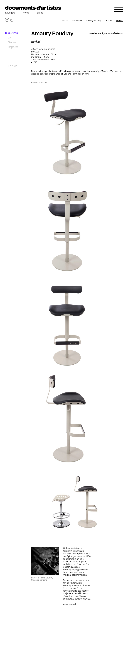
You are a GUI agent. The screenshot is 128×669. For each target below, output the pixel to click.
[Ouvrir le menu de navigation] (118, 9)
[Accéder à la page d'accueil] (33, 9)
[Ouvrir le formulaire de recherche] (12, 20)
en (7, 20)
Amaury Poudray (52, 33)
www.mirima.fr (70, 604)
